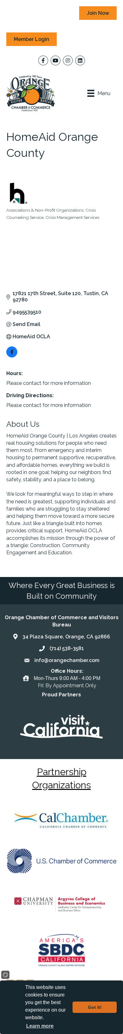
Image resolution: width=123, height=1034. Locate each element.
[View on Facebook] (11, 356)
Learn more (40, 1026)
